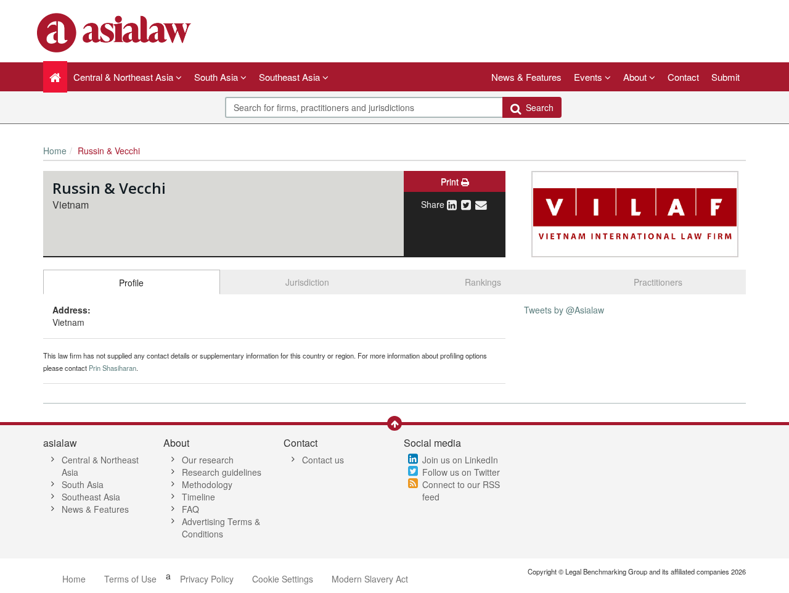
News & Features (526, 76)
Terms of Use (130, 579)
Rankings (483, 282)
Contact (683, 76)
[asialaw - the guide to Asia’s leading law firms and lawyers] (115, 31)
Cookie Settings (282, 579)
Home (55, 150)
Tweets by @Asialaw (564, 310)
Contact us (323, 460)
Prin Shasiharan (112, 368)
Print (451, 181)
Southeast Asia (91, 497)
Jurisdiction (307, 282)
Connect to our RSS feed (461, 490)
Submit (725, 76)
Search (537, 107)
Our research (208, 460)
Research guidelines (221, 472)
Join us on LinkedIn (460, 460)
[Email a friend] (481, 204)
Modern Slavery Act (370, 579)
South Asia (83, 484)
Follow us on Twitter (461, 472)
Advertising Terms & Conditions (221, 527)
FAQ (190, 509)
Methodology (207, 484)
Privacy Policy (207, 579)
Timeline (198, 497)
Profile (131, 282)
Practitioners (658, 282)
